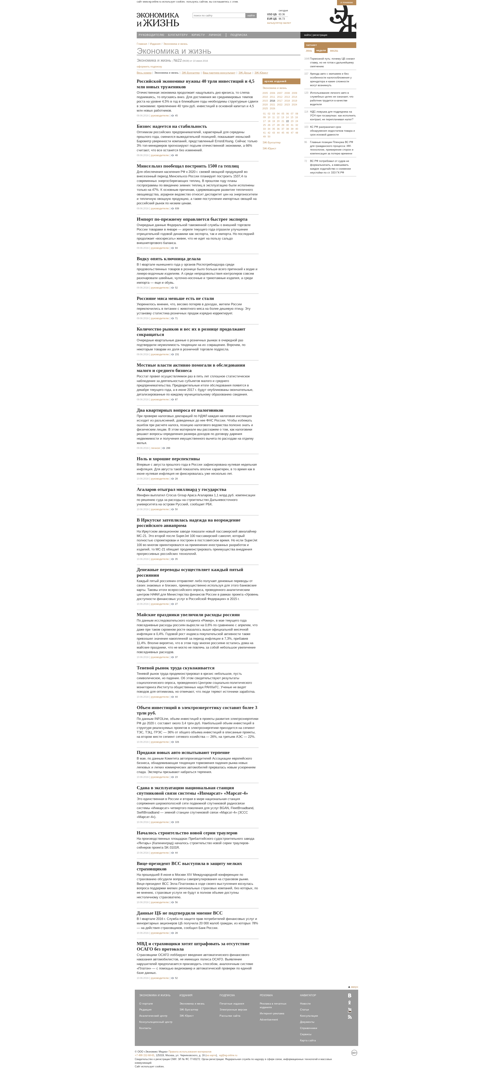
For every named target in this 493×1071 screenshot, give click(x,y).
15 (292, 117)
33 (264, 129)
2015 (265, 100)
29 (283, 125)
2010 (265, 97)
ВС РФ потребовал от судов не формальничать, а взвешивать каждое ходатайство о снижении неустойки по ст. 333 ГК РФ (330, 166)
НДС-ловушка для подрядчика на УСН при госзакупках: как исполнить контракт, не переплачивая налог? (333, 115)
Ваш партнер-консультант (219, 72)
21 (283, 121)
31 (292, 125)
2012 (280, 97)
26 (269, 125)
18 (269, 121)
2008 (287, 93)
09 (264, 117)
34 (269, 129)
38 (287, 129)
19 (273, 121)
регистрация (320, 35)
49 (264, 136)
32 (296, 125)
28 (278, 125)
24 (296, 121)
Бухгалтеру (178, 35)
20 (278, 121)
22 (287, 121)
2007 (280, 93)
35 (273, 129)
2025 (265, 108)
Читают (311, 44)
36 (278, 129)
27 (273, 125)
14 (287, 117)
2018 (287, 100)
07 (292, 113)
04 (278, 113)
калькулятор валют (279, 22)
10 (269, 117)
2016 (272, 100)
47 (292, 132)
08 (296, 113)
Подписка (239, 35)
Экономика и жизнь (174, 51)
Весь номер (144, 72)
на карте (211, 1055)
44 (278, 132)
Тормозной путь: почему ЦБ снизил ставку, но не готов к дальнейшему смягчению (332, 62)
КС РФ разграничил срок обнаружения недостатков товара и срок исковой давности (332, 130)
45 (283, 132)
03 (273, 113)
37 (283, 129)
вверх (354, 986)
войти (307, 35)
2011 (272, 97)
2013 (287, 97)
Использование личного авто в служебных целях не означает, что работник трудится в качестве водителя (331, 98)
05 (283, 113)
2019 (294, 100)
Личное (215, 35)
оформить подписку (149, 66)
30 (287, 125)
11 (273, 117)
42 (269, 132)
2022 (280, 104)
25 (264, 125)
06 (287, 113)
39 (292, 129)
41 (264, 132)
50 (269, 136)
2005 (265, 93)
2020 (265, 104)
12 (278, 117)
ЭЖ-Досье (244, 72)
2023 (287, 104)
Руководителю (151, 35)
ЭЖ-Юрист (261, 72)
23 (292, 121)
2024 (294, 104)
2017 (280, 100)
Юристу (198, 35)
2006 (272, 93)
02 (269, 113)
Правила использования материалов (190, 1051)
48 (296, 132)
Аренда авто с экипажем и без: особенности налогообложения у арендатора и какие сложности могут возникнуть (331, 79)
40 (296, 129)
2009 (294, 93)
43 (273, 132)
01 (264, 113)
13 (282, 117)
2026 (272, 108)
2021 (272, 104)
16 (296, 117)
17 (264, 121)
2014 (294, 97)
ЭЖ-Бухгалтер (191, 72)
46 (287, 132)
